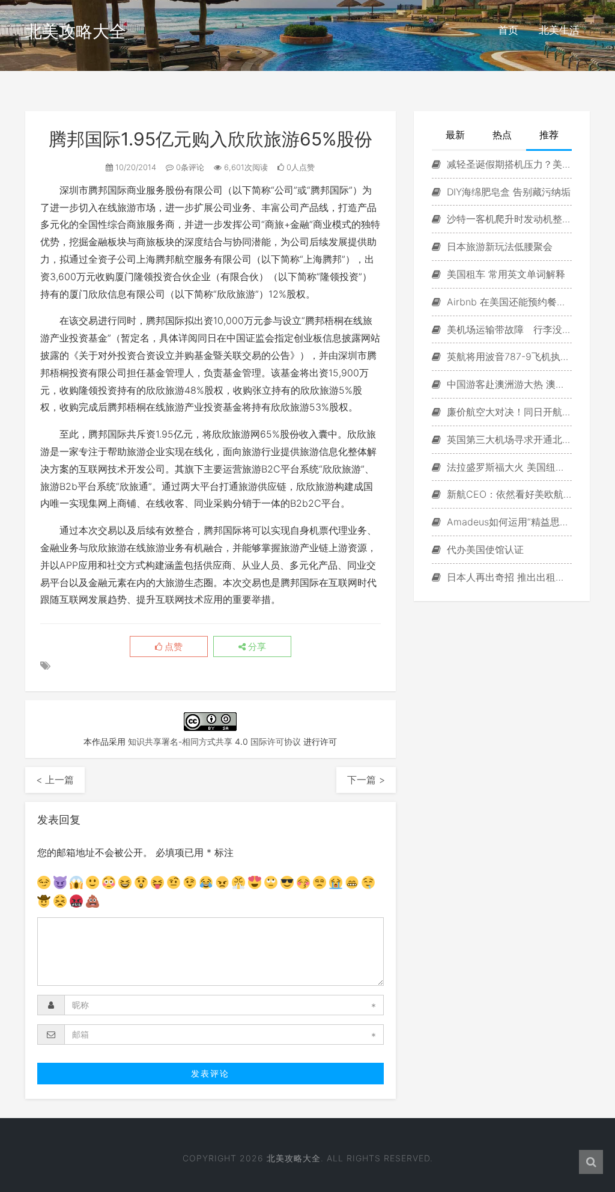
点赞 (172, 646)
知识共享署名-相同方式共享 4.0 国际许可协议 (214, 741)
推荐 (549, 135)
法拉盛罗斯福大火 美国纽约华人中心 (508, 467)
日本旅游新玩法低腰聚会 (498, 246)
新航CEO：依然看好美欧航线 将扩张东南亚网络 (508, 494)
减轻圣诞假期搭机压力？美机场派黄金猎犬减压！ (508, 164)
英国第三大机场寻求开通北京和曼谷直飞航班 (508, 439)
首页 (508, 30)
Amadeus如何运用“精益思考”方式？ (508, 522)
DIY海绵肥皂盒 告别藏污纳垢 (507, 192)
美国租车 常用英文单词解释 (504, 274)
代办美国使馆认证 (484, 549)
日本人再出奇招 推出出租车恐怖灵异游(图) (508, 577)
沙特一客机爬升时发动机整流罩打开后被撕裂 (508, 219)
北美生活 (559, 30)
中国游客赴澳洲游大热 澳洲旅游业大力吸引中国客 (508, 384)
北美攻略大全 (75, 31)
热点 (502, 135)
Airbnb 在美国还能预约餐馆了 (508, 302)
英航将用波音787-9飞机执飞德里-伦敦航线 (508, 356)
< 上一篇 (55, 780)
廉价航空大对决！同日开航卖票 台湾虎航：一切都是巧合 (508, 412)
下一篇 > (366, 780)
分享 (256, 646)
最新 (455, 135)
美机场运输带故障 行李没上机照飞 (508, 329)
